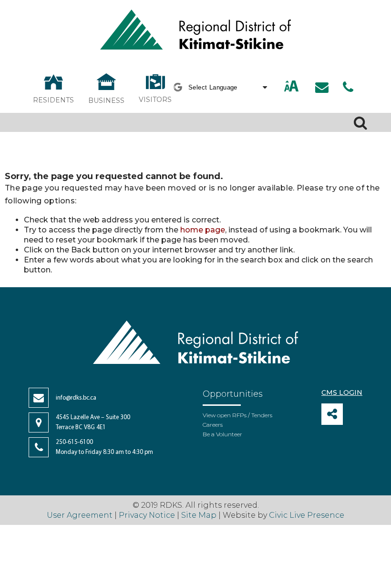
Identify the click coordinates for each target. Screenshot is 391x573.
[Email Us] (322, 87)
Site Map (198, 515)
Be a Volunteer (222, 434)
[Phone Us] (348, 87)
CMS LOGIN (341, 392)
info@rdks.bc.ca (76, 398)
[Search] (360, 122)
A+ (281, 86)
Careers (213, 424)
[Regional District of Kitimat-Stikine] (195, 30)
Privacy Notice (147, 515)
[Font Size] (291, 86)
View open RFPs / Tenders (237, 415)
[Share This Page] (332, 414)
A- (302, 86)
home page (202, 229)
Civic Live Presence (306, 515)
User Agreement (80, 515)
